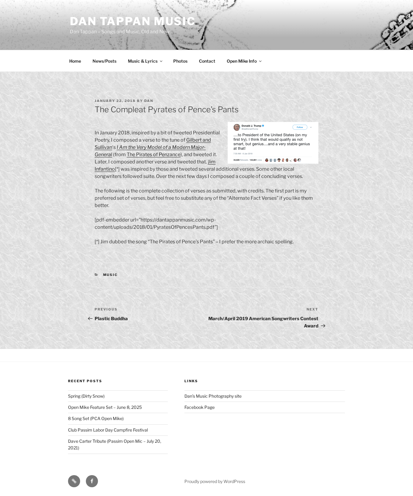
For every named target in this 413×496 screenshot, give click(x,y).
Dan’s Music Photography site (213, 396)
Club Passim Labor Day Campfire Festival (108, 429)
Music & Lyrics (143, 61)
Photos (180, 61)
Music (110, 275)
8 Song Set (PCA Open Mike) (96, 418)
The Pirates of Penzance (153, 154)
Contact (207, 61)
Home (75, 61)
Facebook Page (199, 407)
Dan (148, 101)
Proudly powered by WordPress (214, 481)
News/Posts (104, 61)
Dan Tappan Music (133, 21)
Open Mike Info (242, 61)
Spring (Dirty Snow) (86, 396)
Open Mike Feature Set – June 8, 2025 (105, 407)
